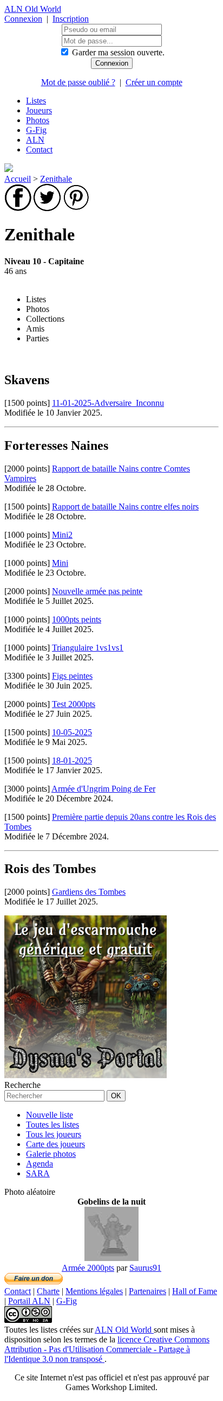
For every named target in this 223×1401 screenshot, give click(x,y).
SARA (38, 1173)
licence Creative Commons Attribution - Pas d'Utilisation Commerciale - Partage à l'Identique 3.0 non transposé (106, 1349)
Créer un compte (154, 82)
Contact (39, 149)
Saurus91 (145, 1267)
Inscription (71, 18)
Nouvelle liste (49, 1114)
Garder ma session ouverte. (118, 52)
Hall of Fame (194, 1291)
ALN (35, 139)
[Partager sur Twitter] (47, 208)
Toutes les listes (52, 1124)
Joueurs (39, 110)
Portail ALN (29, 1301)
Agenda (39, 1163)
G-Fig (36, 130)
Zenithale (56, 178)
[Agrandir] (111, 1258)
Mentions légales (94, 1291)
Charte (48, 1291)
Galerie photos (51, 1153)
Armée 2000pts (88, 1267)
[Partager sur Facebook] (17, 208)
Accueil (17, 178)
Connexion (23, 18)
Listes (36, 100)
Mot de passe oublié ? (78, 82)
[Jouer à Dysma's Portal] (85, 1075)
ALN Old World (32, 9)
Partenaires (147, 1291)
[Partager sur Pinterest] (76, 208)
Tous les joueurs (53, 1134)
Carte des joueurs (55, 1144)
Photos (37, 120)
